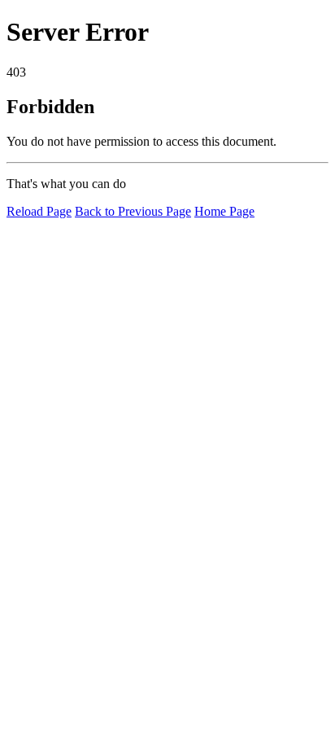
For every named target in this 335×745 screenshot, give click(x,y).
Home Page (224, 211)
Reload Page (39, 211)
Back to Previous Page (133, 211)
